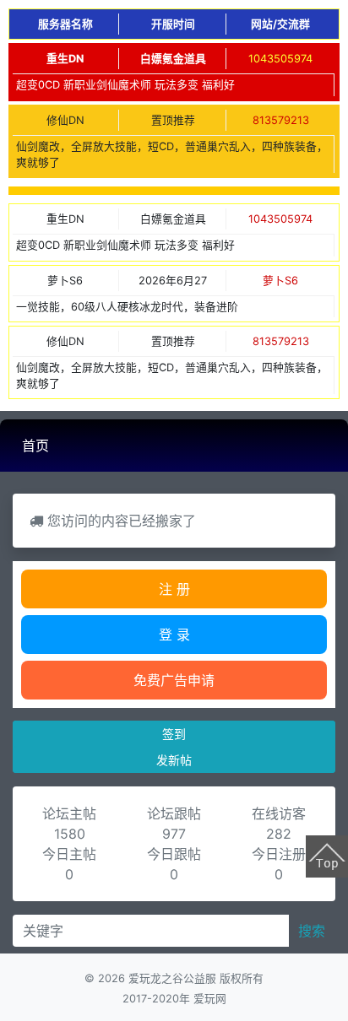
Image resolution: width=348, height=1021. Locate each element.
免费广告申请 (174, 680)
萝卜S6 (280, 280)
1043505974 (280, 58)
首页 (35, 445)
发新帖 (174, 760)
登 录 (174, 634)
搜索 (311, 930)
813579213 (281, 120)
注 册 (174, 589)
